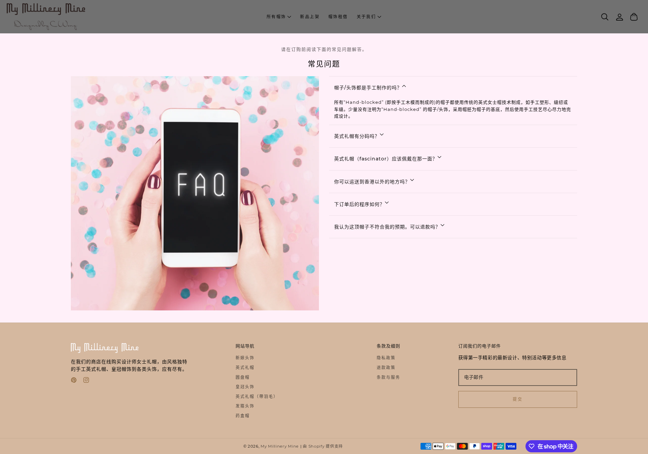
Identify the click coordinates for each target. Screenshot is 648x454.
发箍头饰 (245, 405)
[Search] (605, 16)
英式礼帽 (245, 367)
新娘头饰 (245, 357)
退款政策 (386, 367)
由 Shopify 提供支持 (323, 446)
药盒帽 (243, 415)
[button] (369, 17)
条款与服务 (388, 377)
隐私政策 (386, 357)
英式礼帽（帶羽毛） (257, 396)
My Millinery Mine (280, 446)
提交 (517, 399)
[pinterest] (74, 381)
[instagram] (86, 381)
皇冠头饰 (245, 386)
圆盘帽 (243, 377)
